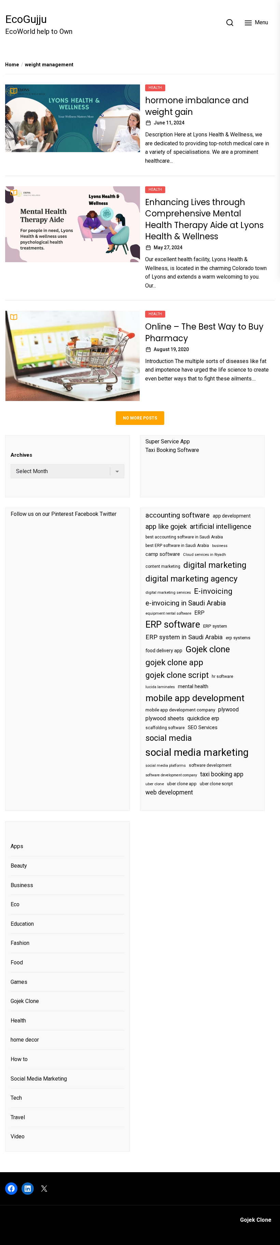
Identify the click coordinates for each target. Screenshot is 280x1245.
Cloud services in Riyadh (204, 554)
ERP (199, 613)
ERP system (215, 626)
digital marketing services (168, 592)
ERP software (172, 624)
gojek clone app (174, 662)
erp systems (238, 637)
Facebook (86, 514)
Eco (15, 904)
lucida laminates (160, 687)
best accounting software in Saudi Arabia (184, 537)
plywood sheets (164, 718)
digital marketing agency (191, 579)
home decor (25, 1039)
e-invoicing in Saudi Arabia (185, 603)
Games (19, 982)
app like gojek (166, 526)
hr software (222, 676)
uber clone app (182, 783)
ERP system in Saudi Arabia (184, 637)
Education (22, 924)
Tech (16, 1098)
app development (232, 516)
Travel (18, 1117)
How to (19, 1059)
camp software (162, 554)
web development (169, 792)
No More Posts (140, 418)
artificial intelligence (220, 526)
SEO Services (203, 727)
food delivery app (163, 650)
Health (155, 88)
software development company (171, 775)
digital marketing (215, 565)
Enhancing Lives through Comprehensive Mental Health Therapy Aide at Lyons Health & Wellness (204, 219)
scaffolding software (165, 727)
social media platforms (165, 765)
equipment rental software (168, 613)
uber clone (154, 784)
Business (22, 885)
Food (17, 962)
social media (168, 738)
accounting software (177, 515)
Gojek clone (207, 649)
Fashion (20, 943)
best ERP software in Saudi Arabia (177, 545)
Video (18, 1136)
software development (210, 765)
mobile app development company (180, 709)
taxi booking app (221, 774)
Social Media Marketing (39, 1078)
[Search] (229, 22)
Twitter (108, 514)
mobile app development (194, 698)
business (219, 546)
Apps (17, 846)
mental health (193, 686)
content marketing (162, 566)
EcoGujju (26, 19)
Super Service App (167, 441)
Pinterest (62, 514)
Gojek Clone (25, 1001)
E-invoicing (213, 591)
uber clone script (216, 783)
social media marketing (197, 752)
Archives (21, 455)
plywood (228, 709)
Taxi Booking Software (172, 450)
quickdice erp (203, 718)
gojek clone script (177, 675)
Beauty (19, 865)
